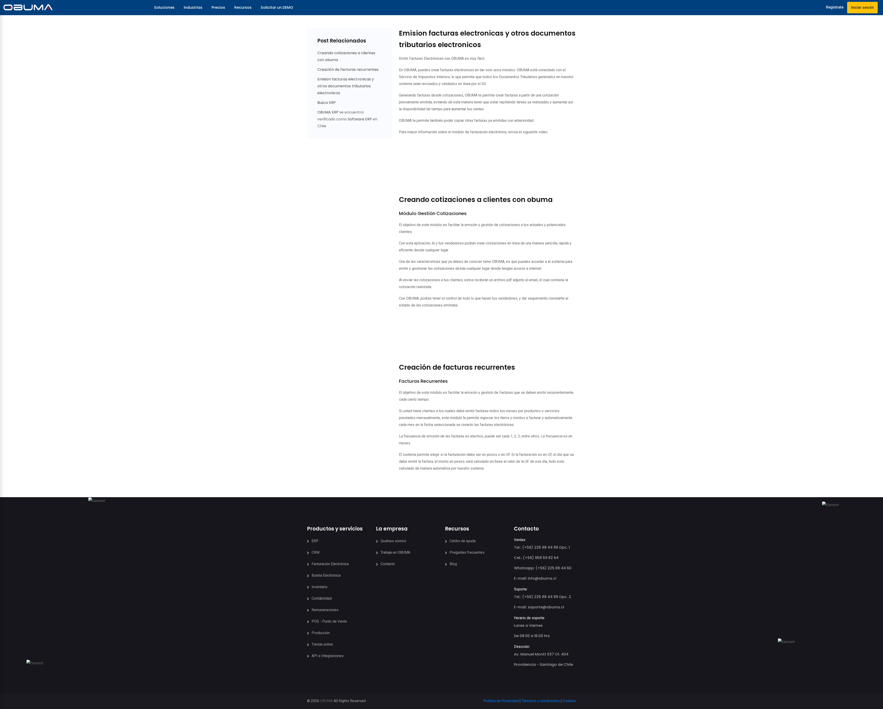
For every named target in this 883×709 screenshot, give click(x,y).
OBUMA (326, 701)
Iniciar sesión (862, 7)
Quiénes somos (393, 541)
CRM (315, 552)
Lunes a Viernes (528, 625)
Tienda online (322, 644)
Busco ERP (326, 102)
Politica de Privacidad (501, 701)
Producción (321, 633)
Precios (218, 7)
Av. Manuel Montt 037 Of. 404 (541, 654)
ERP (315, 541)
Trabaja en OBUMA (395, 552)
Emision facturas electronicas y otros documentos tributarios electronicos (345, 86)
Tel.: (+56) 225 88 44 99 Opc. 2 (542, 596)
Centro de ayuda (463, 541)
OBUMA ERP (328, 112)
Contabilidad (322, 598)
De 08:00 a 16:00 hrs (532, 635)
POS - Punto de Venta (329, 621)
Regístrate (834, 7)
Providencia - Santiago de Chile (543, 664)
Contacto (388, 564)
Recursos (243, 7)
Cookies (569, 701)
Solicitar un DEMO (277, 7)
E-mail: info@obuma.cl (535, 578)
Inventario (319, 587)
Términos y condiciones (541, 701)
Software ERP (360, 119)
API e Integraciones (328, 656)
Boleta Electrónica (326, 575)
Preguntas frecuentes (467, 552)
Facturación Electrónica (330, 564)
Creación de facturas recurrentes (347, 69)
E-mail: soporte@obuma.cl (539, 607)
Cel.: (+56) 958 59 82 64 (536, 557)
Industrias (193, 7)
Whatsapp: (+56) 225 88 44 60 (542, 568)
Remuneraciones (325, 610)
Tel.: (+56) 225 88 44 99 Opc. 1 (542, 547)
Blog (453, 564)
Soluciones (164, 7)
